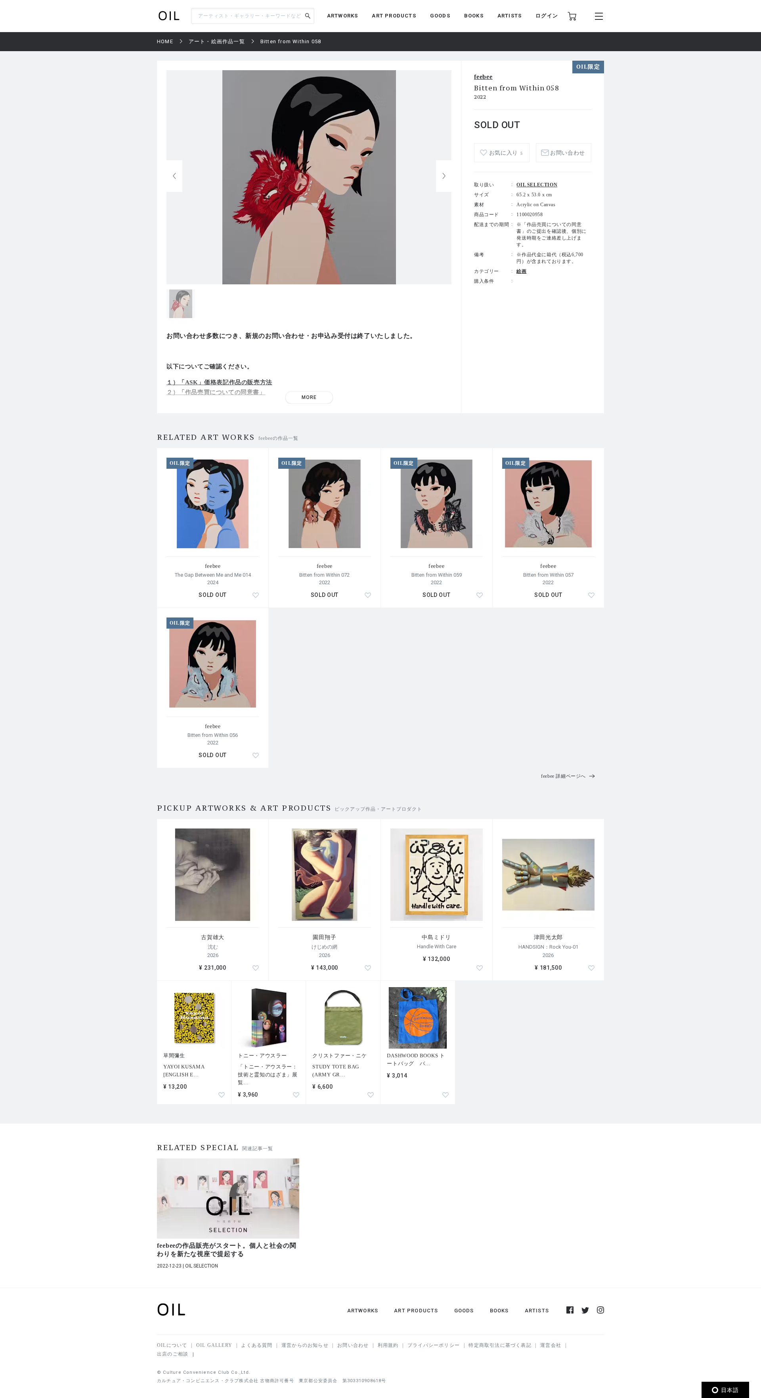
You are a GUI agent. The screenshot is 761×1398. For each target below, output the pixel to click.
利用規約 (388, 1345)
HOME (165, 41)
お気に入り (506, 153)
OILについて (172, 1345)
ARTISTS (509, 16)
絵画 (521, 271)
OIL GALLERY (214, 1345)
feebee (483, 76)
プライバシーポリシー (433, 1345)
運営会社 (550, 1345)
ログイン (546, 16)
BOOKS (474, 16)
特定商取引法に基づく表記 (499, 1345)
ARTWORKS (342, 16)
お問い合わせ (353, 1345)
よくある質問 (256, 1345)
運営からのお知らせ (305, 1345)
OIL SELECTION (536, 185)
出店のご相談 (172, 1354)
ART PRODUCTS (394, 16)
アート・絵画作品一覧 (217, 41)
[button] (444, 176)
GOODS (440, 16)
